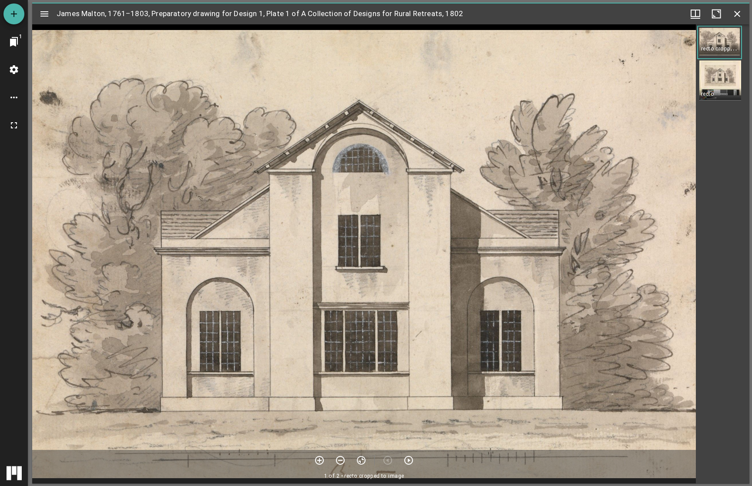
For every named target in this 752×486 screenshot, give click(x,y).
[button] (719, 42)
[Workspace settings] (13, 69)
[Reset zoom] (361, 460)
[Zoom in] (319, 460)
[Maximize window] (716, 13)
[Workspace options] (13, 97)
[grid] (722, 253)
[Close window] (737, 13)
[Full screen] (13, 125)
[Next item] (408, 460)
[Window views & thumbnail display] (695, 13)
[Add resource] (13, 13)
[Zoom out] (340, 460)
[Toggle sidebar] (44, 13)
